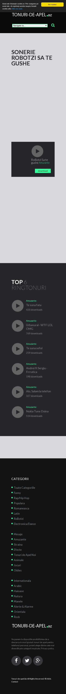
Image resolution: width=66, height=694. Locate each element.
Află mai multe (17, 8)
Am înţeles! (52, 4)
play (37, 151)
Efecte (18, 549)
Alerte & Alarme (23, 606)
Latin (17, 513)
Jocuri (17, 565)
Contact (14, 681)
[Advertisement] (33, 99)
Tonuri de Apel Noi (25, 555)
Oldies (18, 570)
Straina (18, 544)
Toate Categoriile (24, 487)
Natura (18, 596)
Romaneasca (21, 508)
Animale (19, 560)
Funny (17, 493)
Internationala (22, 580)
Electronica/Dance (25, 524)
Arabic (18, 586)
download (43, 170)
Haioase (19, 591)
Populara (19, 503)
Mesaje (18, 534)
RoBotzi (19, 518)
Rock (17, 617)
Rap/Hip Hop (21, 498)
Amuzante (20, 539)
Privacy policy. (47, 648)
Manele (18, 601)
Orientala (19, 611)
